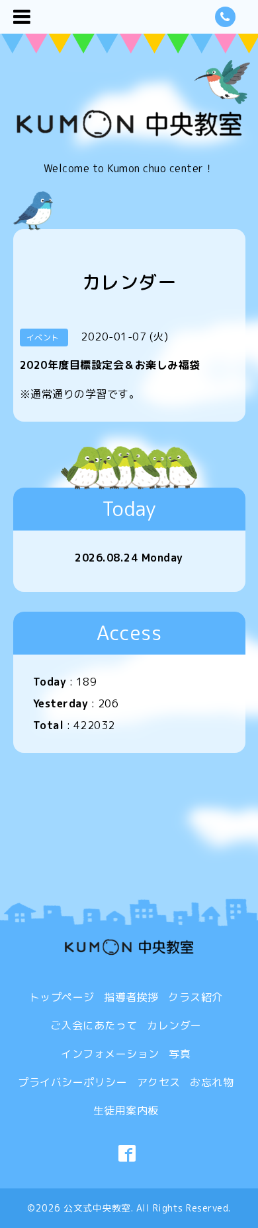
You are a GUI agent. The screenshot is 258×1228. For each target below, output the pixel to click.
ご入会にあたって (94, 1025)
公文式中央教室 (97, 1208)
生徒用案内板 (126, 1110)
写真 (180, 1054)
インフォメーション (110, 1054)
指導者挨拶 (131, 997)
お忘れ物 (212, 1082)
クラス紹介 (195, 997)
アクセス (159, 1082)
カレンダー (174, 1025)
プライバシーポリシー (72, 1082)
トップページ (62, 997)
